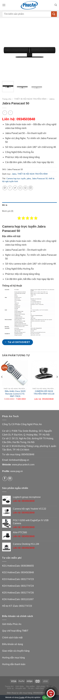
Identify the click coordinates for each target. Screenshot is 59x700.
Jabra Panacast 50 (40, 178)
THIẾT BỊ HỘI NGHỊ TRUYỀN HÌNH (30, 99)
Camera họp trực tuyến (16, 178)
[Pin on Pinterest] (25, 188)
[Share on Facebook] (10, 188)
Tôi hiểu (47, 698)
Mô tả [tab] (4, 205)
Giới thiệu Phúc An (11, 624)
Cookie (21, 697)
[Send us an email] (10, 478)
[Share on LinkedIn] (30, 188)
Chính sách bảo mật (12, 637)
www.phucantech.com (23, 464)
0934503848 (27, 454)
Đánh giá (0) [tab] (7, 211)
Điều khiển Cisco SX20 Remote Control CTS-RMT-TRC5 (15, 393)
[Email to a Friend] (20, 188)
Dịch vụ (10, 688)
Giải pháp (41, 686)
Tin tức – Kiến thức (36, 688)
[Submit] (54, 14)
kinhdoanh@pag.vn (19, 460)
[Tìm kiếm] (56, 5)
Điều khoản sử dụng (12, 644)
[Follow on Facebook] (4, 478)
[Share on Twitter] (15, 188)
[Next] (52, 51)
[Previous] (6, 51)
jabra (29, 178)
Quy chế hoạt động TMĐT (15, 631)
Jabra (51, 99)
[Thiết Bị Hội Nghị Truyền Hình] (29, 5)
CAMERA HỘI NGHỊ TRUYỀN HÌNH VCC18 (44, 392)
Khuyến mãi (21, 688)
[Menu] (4, 5)
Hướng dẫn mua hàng (13, 657)
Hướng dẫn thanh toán (13, 664)
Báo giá (50, 686)
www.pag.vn (16, 471)
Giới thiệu (19, 686)
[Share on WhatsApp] (4, 188)
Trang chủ (6, 99)
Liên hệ (49, 688)
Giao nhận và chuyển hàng (16, 651)
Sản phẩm (30, 686)
